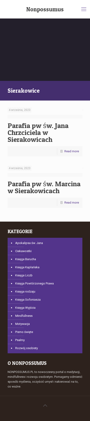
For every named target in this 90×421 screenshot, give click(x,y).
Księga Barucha (25, 259)
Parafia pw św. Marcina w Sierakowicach (44, 187)
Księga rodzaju (25, 291)
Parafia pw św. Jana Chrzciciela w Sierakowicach (38, 132)
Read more (71, 151)
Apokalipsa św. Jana (29, 243)
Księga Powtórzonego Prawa (34, 283)
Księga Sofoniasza (28, 299)
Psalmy (20, 340)
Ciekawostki (23, 251)
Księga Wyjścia (25, 307)
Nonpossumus (45, 9)
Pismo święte (24, 332)
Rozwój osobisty (26, 348)
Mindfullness (24, 315)
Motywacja (22, 324)
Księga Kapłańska (27, 267)
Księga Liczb (24, 275)
